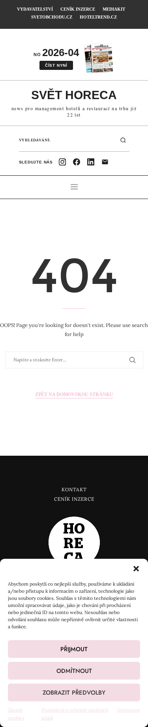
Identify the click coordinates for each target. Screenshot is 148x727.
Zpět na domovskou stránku (74, 394)
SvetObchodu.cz (51, 17)
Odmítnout (74, 671)
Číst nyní (56, 65)
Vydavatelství (35, 9)
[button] (136, 569)
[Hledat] (123, 140)
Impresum (128, 710)
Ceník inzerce (77, 9)
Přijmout (74, 649)
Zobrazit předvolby (74, 692)
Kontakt (74, 489)
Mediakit (114, 9)
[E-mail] (105, 161)
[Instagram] (62, 161)
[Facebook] (76, 161)
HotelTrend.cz (98, 17)
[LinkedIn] (90, 161)
